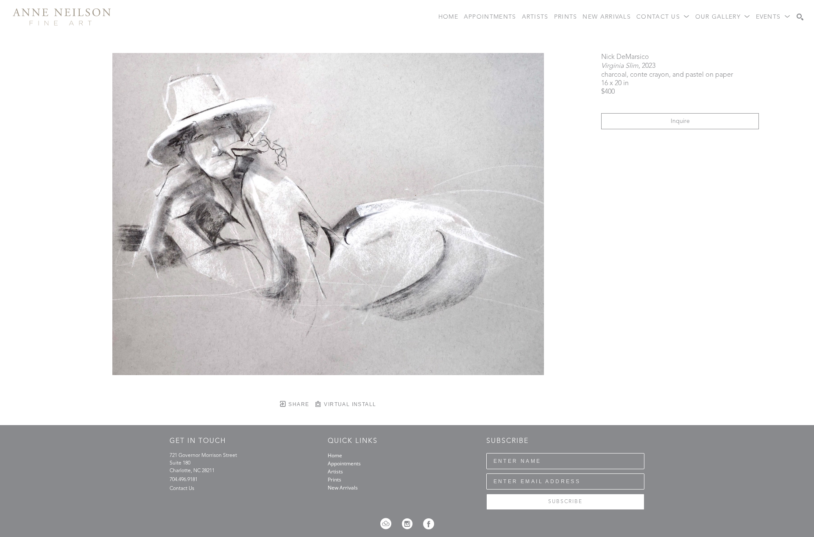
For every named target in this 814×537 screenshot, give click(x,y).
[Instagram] (410, 523)
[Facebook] (428, 523)
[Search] (800, 17)
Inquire (680, 121)
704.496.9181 (184, 479)
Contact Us (182, 488)
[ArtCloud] (388, 523)
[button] (663, 17)
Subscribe (565, 501)
